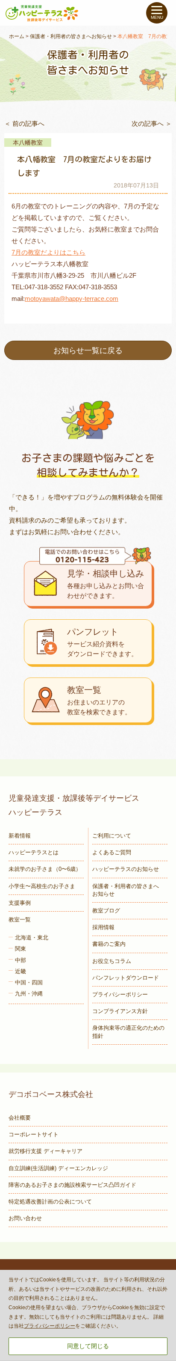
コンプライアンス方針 (120, 1011)
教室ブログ (106, 910)
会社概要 (20, 1117)
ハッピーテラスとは (34, 852)
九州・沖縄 (29, 993)
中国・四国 (29, 982)
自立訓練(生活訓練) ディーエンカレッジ (58, 1168)
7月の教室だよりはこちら (48, 252)
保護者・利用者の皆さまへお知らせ (71, 36)
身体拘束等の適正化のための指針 (128, 1032)
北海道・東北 (31, 937)
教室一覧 (20, 919)
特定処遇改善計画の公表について (50, 1201)
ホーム (16, 36)
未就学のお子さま (45, 869)
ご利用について (111, 835)
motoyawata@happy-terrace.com (71, 298)
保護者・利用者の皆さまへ (125, 890)
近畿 (20, 971)
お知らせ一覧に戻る (88, 350)
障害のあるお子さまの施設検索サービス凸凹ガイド (72, 1185)
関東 (20, 948)
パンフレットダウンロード (125, 978)
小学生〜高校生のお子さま (42, 886)
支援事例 (20, 903)
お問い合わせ (25, 1218)
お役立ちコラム (111, 961)
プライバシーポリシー (120, 994)
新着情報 (20, 835)
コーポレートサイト (34, 1134)
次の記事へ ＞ (152, 123)
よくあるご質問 (111, 852)
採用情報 (103, 927)
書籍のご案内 (109, 944)
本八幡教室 (28, 142)
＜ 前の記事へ (24, 123)
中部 (20, 960)
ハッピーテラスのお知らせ (125, 869)
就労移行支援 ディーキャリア (45, 1151)
